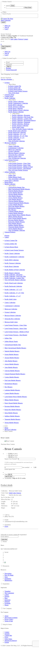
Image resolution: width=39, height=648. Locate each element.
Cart (6, 29)
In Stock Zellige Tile (14, 88)
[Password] (15, 64)
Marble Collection (10, 184)
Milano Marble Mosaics (15, 216)
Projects (20, 39)
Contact (25, 39)
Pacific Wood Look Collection (17, 131)
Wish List (7, 25)
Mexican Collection (10, 143)
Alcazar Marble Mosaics (15, 194)
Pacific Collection (10, 98)
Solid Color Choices (15, 493)
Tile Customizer (9, 593)
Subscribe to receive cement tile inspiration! (14, 534)
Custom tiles (8, 635)
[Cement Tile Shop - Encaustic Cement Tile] (7, 18)
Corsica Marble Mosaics (15, 204)
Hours (5, 541)
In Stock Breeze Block (15, 89)
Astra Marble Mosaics (14, 199)
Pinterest (7, 601)
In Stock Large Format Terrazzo (17, 91)
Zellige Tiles (12, 175)
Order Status (8, 639)
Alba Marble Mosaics (14, 196)
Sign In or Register (6, 79)
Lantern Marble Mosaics (15, 213)
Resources (6, 566)
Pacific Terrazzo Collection (16, 106)
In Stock (7, 82)
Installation (8, 578)
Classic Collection (13, 146)
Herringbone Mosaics (14, 208)
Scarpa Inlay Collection (12, 180)
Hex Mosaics (12, 210)
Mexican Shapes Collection (16, 153)
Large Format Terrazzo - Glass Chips (19, 163)
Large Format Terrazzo (11, 160)
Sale (12, 39)
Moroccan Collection (14, 149)
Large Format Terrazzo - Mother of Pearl (20, 167)
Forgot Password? (11, 70)
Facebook (7, 603)
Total (6, 474)
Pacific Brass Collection (15, 108)
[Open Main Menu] (1, 41)
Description (8, 573)
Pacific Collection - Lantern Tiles (22, 119)
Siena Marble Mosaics (15, 223)
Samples (7, 634)
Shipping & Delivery (11, 640)
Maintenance (8, 580)
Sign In (7, 27)
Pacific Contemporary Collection (18, 103)
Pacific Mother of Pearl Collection (18, 110)
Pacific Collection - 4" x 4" (16, 137)
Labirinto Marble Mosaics (16, 211)
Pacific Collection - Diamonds (21, 122)
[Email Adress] (15, 62)
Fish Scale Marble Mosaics (16, 206)
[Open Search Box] (3, 41)
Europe (7, 642)
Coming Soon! (9, 96)
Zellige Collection (10, 172)
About (6, 616)
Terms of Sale (9, 621)
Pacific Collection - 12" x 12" (17, 134)
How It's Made (9, 575)
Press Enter (28, 7)
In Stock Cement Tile (14, 86)
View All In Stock (13, 93)
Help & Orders (7, 624)
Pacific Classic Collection (16, 101)
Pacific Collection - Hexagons (21, 115)
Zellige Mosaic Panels (14, 177)
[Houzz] (5, 562)
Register (8, 68)
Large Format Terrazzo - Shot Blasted (19, 168)
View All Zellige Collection (16, 179)
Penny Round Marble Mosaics (17, 218)
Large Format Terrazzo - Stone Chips (19, 165)
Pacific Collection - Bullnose (20, 124)
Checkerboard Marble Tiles (16, 187)
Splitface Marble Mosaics (15, 225)
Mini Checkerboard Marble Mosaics (19, 189)
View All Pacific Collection (16, 141)
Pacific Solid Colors (18, 127)
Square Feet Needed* (11, 459)
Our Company (7, 608)
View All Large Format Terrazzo (18, 170)
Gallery (15, 39)
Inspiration (6, 584)
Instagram (7, 600)
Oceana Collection (13, 151)
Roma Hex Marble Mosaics (16, 222)
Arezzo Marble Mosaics (15, 198)
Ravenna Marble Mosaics (16, 220)
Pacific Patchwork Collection (17, 132)
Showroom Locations (11, 617)
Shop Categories (6, 20)
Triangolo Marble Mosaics (16, 227)
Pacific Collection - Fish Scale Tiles (22, 117)
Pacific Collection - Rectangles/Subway (24, 120)
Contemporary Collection (15, 148)
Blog (6, 598)
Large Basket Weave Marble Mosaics (19, 215)
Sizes (6, 577)
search (8, 5)
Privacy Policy (9, 619)
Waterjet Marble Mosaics (15, 191)
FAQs (6, 526)
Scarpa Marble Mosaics (15, 192)
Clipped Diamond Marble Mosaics (18, 203)
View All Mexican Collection (17, 158)
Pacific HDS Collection (15, 105)
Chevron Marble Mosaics (15, 201)
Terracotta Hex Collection (16, 155)
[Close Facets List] (1, 12)
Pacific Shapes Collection (16, 112)
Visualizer (8, 591)
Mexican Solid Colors (14, 156)
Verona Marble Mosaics (15, 228)
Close (12, 5)
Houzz (7, 605)
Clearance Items (9, 94)
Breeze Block (9, 182)
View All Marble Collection (16, 230)
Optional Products (10, 232)
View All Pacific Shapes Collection (22, 129)
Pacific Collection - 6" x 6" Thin (18, 136)
